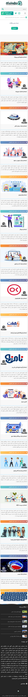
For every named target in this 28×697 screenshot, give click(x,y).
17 (7, 596)
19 (25, 598)
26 (18, 600)
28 (9, 600)
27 (13, 600)
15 (16, 596)
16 (11, 596)
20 (20, 598)
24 (3, 598)
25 (22, 600)
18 (3, 596)
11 (8, 595)
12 (4, 595)
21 (16, 598)
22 (11, 598)
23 (7, 598)
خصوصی (14, 28)
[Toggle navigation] (25, 13)
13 (25, 596)
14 (20, 596)
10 (12, 595)
